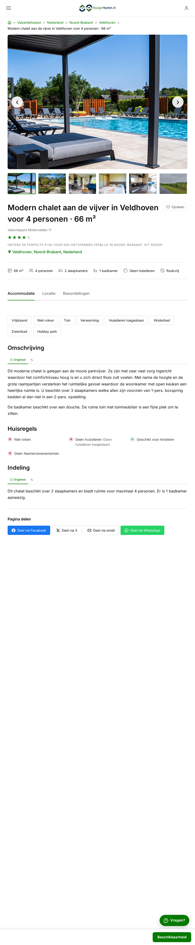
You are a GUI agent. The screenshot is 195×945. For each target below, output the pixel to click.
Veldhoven (107, 22)
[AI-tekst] (31, 360)
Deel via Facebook (31, 530)
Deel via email (104, 530)
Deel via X (70, 530)
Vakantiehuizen (29, 22)
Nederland (55, 22)
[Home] (9, 22)
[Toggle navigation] (8, 8)
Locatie (48, 293)
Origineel (20, 359)
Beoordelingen (76, 293)
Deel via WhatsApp (145, 530)
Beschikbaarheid (171, 937)
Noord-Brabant (81, 22)
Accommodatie (21, 293)
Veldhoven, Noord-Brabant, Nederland (47, 251)
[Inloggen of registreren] (186, 8)
